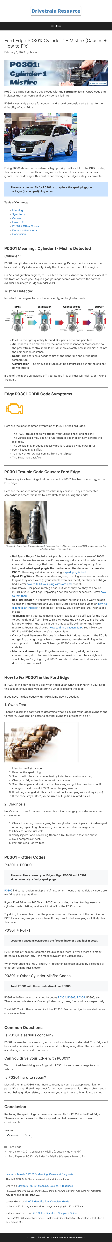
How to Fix (19, 222)
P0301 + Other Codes (25, 226)
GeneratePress (77, 1237)
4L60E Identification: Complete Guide (47, 1201)
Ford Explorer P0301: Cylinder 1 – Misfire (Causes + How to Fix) (48, 1156)
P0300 (8, 890)
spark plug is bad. (75, 572)
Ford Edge (15, 1146)
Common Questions (24, 230)
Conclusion (19, 234)
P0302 (61, 997)
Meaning (17, 210)
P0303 (71, 997)
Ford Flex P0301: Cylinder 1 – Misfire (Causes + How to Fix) (45, 1151)
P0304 (80, 997)
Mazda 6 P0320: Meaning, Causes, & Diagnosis (45, 1174)
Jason (9, 1174)
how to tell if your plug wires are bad (49, 584)
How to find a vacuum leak (65, 627)
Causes (16, 218)
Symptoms (19, 214)
